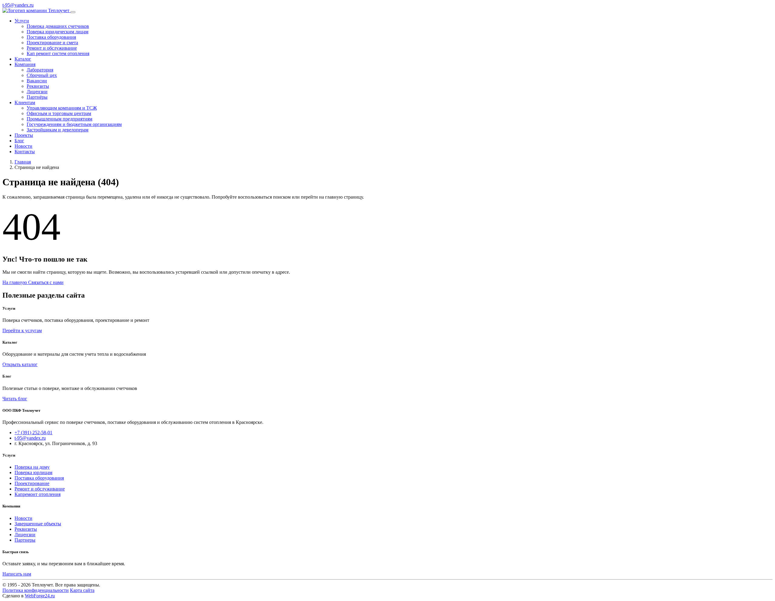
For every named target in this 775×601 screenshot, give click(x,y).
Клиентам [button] (25, 102)
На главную (15, 282)
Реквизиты (38, 86)
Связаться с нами (46, 282)
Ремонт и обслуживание (52, 48)
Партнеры (25, 540)
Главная (23, 161)
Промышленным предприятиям (59, 118)
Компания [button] (25, 64)
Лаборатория (40, 69)
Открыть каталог (20, 364)
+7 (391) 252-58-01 (33, 432)
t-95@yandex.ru (18, 5)
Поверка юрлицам (33, 472)
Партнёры (37, 97)
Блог (19, 140)
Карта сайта (82, 590)
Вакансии (37, 80)
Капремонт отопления (38, 494)
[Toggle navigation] (73, 12)
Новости (23, 146)
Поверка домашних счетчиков (58, 26)
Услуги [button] (22, 20)
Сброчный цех (42, 75)
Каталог (23, 58)
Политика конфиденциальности (35, 590)
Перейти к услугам (22, 330)
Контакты (25, 151)
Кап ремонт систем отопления (58, 53)
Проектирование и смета (52, 42)
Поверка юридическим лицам (57, 31)
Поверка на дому (32, 467)
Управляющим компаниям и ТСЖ (62, 108)
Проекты (24, 135)
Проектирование (32, 483)
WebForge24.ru (40, 595)
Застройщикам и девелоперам (57, 129)
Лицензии (37, 91)
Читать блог (14, 398)
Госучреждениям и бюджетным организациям (74, 124)
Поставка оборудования (51, 37)
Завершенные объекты (38, 523)
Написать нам (16, 573)
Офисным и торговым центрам (59, 113)
